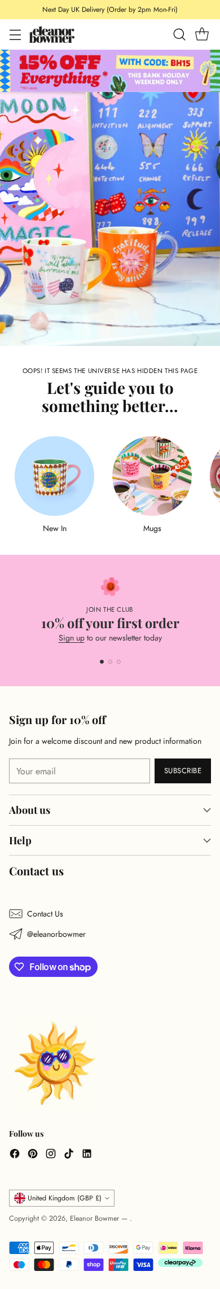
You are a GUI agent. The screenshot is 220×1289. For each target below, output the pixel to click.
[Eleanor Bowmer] (51, 34)
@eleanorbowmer (56, 934)
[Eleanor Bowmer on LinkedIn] (87, 1155)
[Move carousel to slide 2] (110, 662)
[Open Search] (179, 34)
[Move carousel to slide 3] (119, 662)
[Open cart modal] (201, 34)
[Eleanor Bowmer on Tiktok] (69, 1155)
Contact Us (45, 913)
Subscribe (183, 770)
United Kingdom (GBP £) (65, 1198)
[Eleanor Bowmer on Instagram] (51, 1155)
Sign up (72, 637)
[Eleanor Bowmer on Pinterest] (32, 1155)
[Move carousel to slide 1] (102, 662)
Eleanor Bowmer (95, 1218)
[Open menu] (15, 34)
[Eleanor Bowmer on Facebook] (14, 1155)
